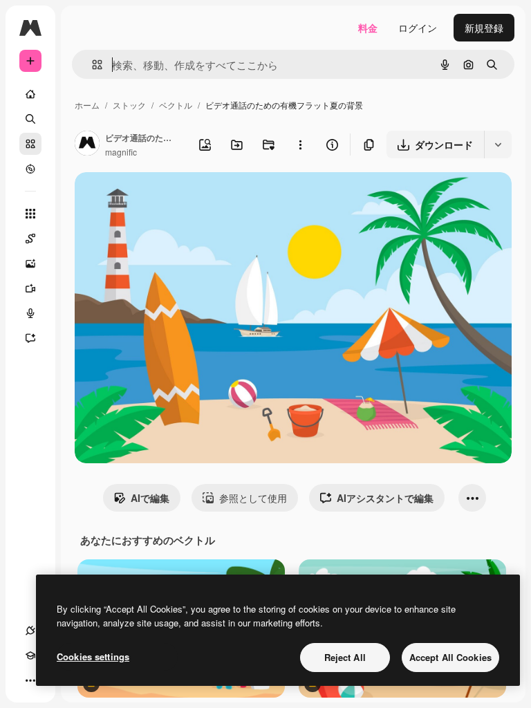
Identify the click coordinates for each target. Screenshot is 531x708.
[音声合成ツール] (30, 313)
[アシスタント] (30, 338)
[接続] (30, 631)
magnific (121, 152)
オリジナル (170, 199)
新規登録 (484, 28)
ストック (129, 105)
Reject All (345, 657)
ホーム (87, 105)
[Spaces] (30, 238)
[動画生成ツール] (30, 288)
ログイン (417, 28)
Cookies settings (93, 656)
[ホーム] (30, 94)
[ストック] (30, 144)
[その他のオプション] (300, 144)
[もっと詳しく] (30, 169)
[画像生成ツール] (30, 263)
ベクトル (175, 105)
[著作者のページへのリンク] (87, 144)
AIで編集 (150, 498)
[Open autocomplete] (92, 64)
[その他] (30, 680)
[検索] (30, 119)
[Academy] (30, 655)
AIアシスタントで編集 (385, 498)
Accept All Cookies (450, 657)
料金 (368, 28)
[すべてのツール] (30, 214)
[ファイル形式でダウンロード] (498, 144)
